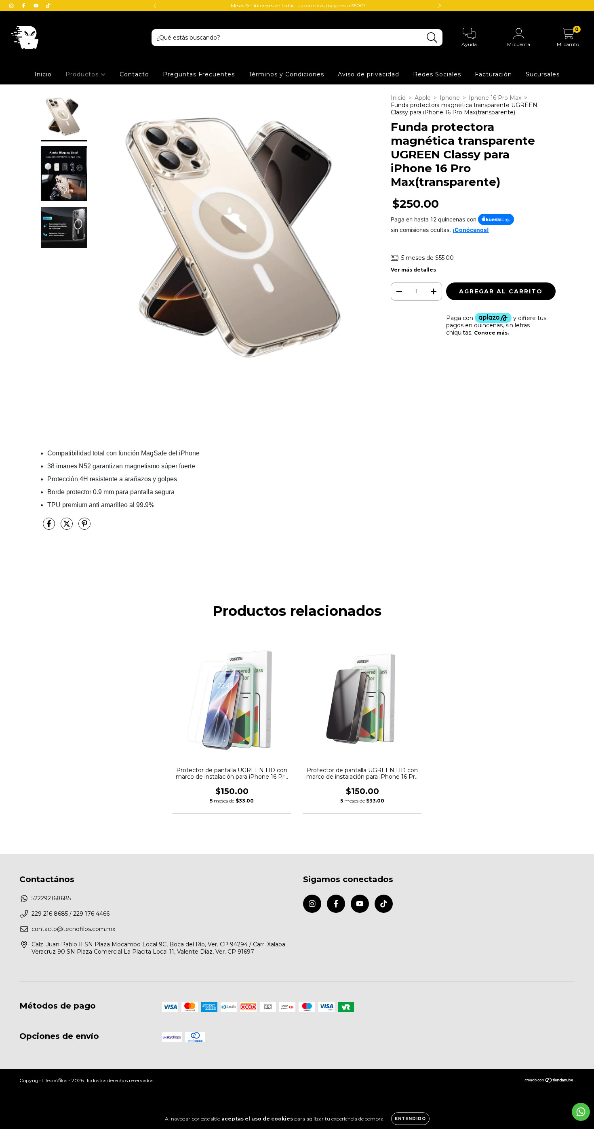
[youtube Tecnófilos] (37, 5)
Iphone (450, 97)
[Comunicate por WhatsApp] (581, 1112)
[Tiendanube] (549, 1081)
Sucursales (543, 74)
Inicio (43, 74)
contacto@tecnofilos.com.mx (73, 929)
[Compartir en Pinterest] (84, 527)
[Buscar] (432, 37)
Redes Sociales (437, 74)
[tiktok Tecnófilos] (48, 5)
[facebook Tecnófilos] (24, 5)
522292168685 (51, 898)
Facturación (493, 74)
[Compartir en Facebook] (50, 527)
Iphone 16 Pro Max (495, 97)
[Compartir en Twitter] (67, 527)
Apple (423, 97)
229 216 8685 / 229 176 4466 (71, 913)
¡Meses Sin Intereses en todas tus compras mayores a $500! (297, 5)
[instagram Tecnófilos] (12, 5)
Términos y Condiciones (286, 74)
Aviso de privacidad (368, 74)
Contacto (134, 74)
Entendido (410, 1118)
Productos (83, 74)
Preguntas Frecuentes (199, 74)
